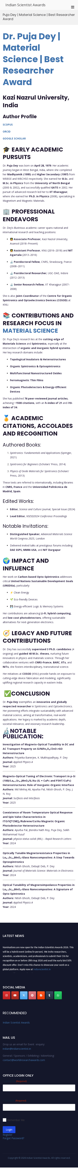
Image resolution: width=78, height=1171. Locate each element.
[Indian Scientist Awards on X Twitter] (24, 995)
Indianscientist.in (42, 968)
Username (15, 1081)
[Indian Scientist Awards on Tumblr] (49, 995)
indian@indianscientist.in (17, 1048)
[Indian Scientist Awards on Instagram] (6, 995)
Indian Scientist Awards (25, 4)
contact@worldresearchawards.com (24, 1060)
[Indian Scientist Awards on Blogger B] (41, 995)
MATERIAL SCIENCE (30, 330)
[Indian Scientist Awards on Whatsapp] (58, 995)
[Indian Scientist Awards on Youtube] (15, 995)
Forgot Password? (13, 1138)
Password (14, 1100)
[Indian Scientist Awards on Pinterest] (32, 995)
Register (7, 1134)
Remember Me (16, 1120)
